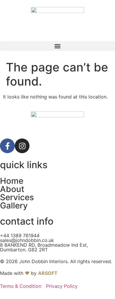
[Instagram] (22, 145)
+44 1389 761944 (20, 235)
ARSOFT (48, 273)
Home (11, 181)
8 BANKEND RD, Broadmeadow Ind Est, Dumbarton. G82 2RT (44, 247)
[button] (57, 46)
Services (17, 197)
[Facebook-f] (7, 145)
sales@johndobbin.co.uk (27, 240)
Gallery (14, 206)
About (12, 189)
